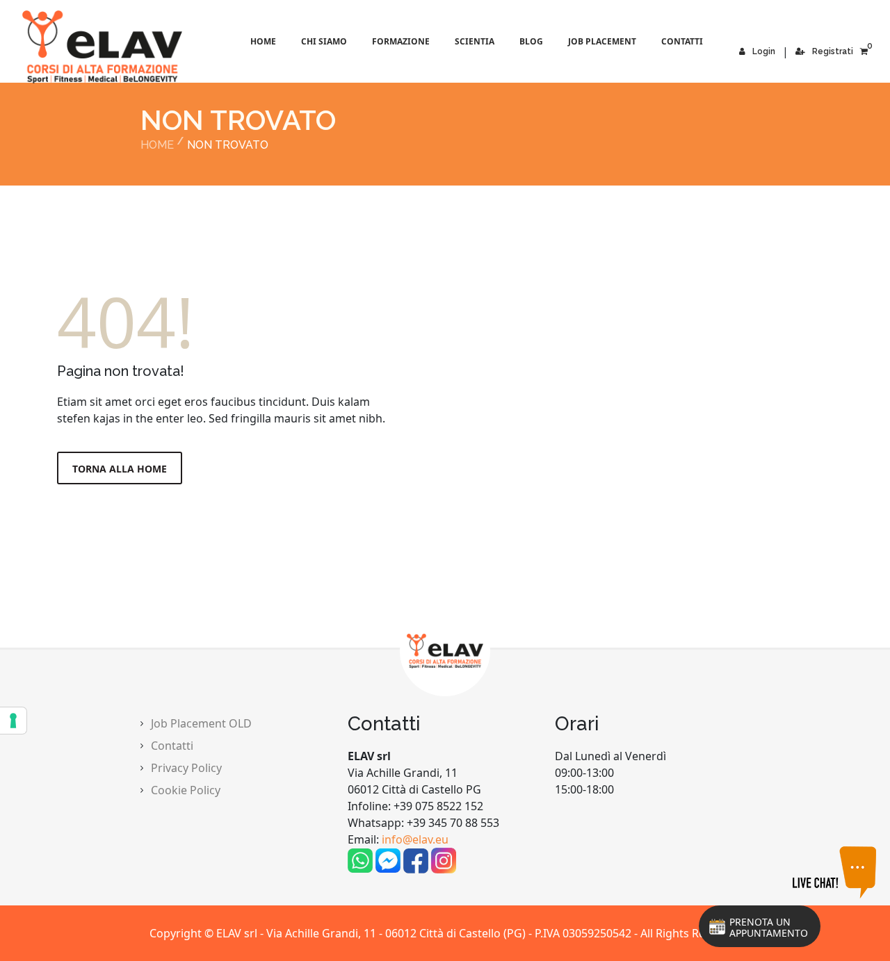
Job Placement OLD (201, 723)
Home (263, 41)
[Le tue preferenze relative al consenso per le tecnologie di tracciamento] (13, 720)
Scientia (474, 41)
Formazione (401, 41)
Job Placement (602, 41)
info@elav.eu (415, 839)
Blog (531, 41)
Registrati (832, 51)
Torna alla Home (119, 468)
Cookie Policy (185, 790)
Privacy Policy (186, 767)
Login (763, 51)
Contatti (682, 41)
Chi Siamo (324, 41)
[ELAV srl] (43, 46)
